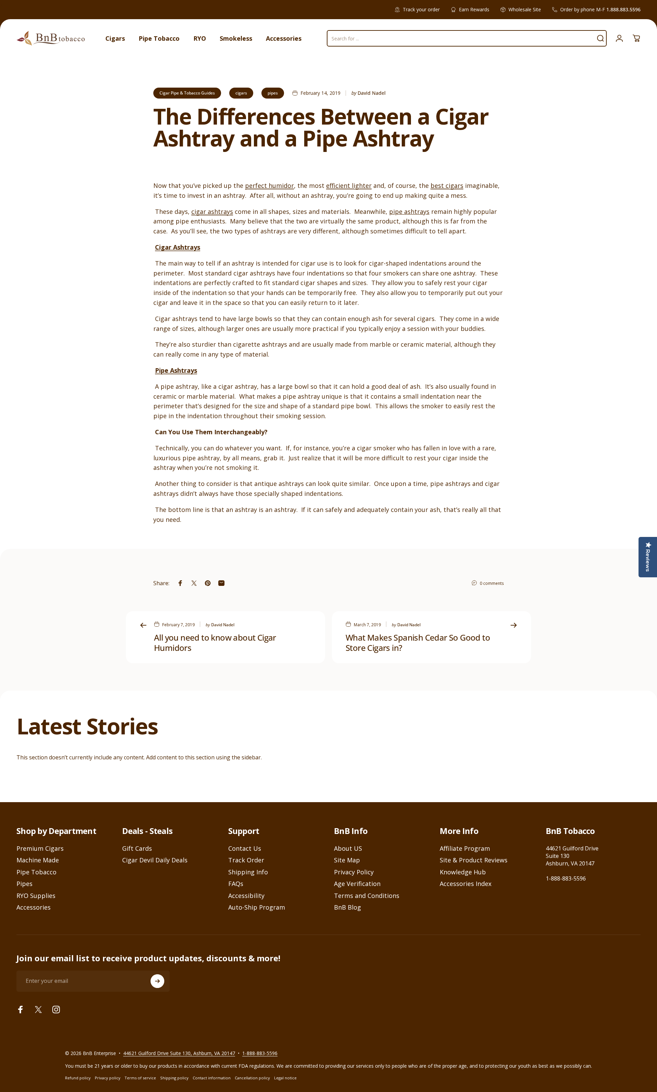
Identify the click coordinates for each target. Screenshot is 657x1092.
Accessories (33, 907)
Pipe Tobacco (36, 872)
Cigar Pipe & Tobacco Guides (187, 93)
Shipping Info (248, 872)
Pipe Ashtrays (176, 370)
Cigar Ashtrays (177, 247)
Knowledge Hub (463, 872)
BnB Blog (347, 907)
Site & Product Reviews (473, 860)
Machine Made (37, 860)
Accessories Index (465, 884)
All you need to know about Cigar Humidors (215, 642)
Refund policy (78, 1077)
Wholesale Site (524, 9)
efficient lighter (349, 185)
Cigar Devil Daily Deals (155, 860)
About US (348, 848)
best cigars (446, 185)
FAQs (235, 884)
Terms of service (140, 1077)
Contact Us (244, 848)
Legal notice (285, 1077)
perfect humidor (269, 185)
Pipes (24, 884)
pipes (273, 93)
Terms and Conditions (366, 896)
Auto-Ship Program (256, 907)
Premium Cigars (40, 848)
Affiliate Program (465, 848)
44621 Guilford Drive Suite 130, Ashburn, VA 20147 (179, 1053)
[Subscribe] (157, 981)
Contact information (212, 1077)
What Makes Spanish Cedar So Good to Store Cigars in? (418, 642)
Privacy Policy (354, 872)
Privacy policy (107, 1077)
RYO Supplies (35, 896)
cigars (241, 93)
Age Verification (357, 884)
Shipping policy (174, 1077)
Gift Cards (137, 848)
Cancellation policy (252, 1077)
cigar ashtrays (212, 211)
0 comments (492, 583)
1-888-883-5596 (566, 878)
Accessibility (246, 896)
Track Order (246, 860)
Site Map (347, 860)
